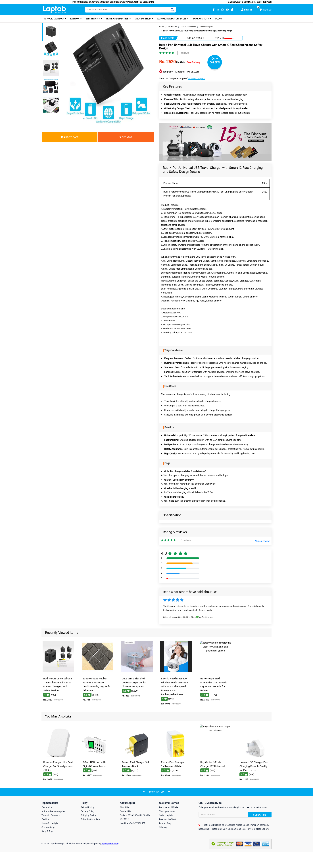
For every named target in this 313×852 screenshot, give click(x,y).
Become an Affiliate (168, 807)
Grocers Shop (143, 18)
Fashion (75, 18)
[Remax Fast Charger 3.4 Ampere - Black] (137, 756)
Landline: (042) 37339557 (132, 823)
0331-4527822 (264, 2)
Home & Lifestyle (49, 823)
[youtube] (227, 9)
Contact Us (125, 811)
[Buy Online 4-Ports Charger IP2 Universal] (215, 756)
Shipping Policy (88, 815)
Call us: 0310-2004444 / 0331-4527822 (135, 817)
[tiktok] (232, 9)
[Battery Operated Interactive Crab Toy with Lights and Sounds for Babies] (215, 672)
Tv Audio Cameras (50, 815)
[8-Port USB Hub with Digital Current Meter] (97, 756)
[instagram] (222, 9)
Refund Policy (87, 807)
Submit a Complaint (91, 819)
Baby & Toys (47, 831)
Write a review (262, 541)
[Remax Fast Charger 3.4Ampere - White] (176, 756)
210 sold (219, 38)
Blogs (218, 18)
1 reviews (184, 52)
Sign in (247, 9)
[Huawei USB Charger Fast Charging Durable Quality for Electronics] (254, 756)
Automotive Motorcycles (172, 18)
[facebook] (213, 9)
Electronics (93, 18)
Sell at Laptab (166, 815)
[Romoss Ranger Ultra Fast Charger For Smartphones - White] (58, 756)
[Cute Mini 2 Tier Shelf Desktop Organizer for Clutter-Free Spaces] (137, 672)
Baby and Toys (201, 18)
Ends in (189, 38)
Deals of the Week (168, 819)
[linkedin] (218, 9)
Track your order (167, 811)
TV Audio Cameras (54, 18)
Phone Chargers (196, 78)
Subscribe (259, 814)
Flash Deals (167, 38)
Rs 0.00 (267, 9)
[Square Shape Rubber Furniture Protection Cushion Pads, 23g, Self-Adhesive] (97, 672)
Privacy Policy (88, 811)
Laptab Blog (165, 823)
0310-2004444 (245, 2)
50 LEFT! (215, 62)
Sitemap (163, 827)
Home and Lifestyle (117, 18)
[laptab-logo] (54, 10)
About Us (124, 807)
